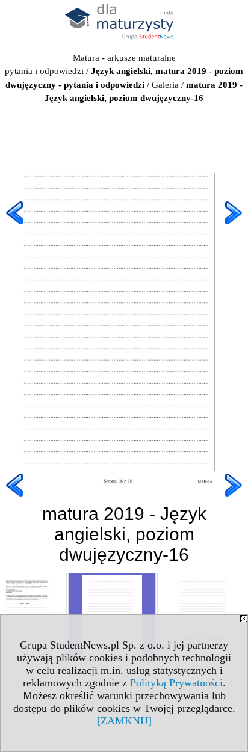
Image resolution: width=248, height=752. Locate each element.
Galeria (165, 85)
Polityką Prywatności (176, 683)
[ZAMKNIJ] (124, 721)
